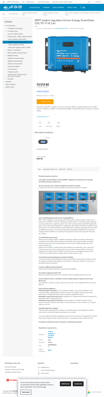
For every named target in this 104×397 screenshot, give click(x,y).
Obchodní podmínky (43, 2)
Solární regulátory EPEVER (16, 45)
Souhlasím (78, 384)
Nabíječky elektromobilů (15, 61)
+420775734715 (45, 373)
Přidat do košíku (46, 101)
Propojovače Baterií (14, 66)
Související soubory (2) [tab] (50, 169)
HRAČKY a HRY (10, 87)
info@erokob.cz (45, 367)
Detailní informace (42, 117)
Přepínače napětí (13, 72)
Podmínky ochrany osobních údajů (62, 2)
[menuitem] (34, 7)
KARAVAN (8, 82)
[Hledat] (81, 7)
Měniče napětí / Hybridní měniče (17, 53)
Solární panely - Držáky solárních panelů (20, 37)
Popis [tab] (39, 169)
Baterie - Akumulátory (14, 50)
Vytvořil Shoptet (96, 392)
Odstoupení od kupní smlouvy (13, 372)
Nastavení (26, 392)
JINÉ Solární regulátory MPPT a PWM (19, 48)
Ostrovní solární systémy (15, 34)
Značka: (77, 28)
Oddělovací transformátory (16, 58)
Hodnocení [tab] (62, 169)
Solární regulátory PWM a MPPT (17, 39)
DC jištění (10, 79)
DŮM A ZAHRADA (10, 85)
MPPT (50, 350)
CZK (89, 2)
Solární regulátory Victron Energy (18, 42)
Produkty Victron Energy (15, 28)
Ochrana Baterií (12, 69)
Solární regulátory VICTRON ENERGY (51, 335)
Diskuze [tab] (69, 169)
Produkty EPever (13, 31)
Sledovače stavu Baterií (15, 64)
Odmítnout (65, 384)
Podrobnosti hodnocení (61, 28)
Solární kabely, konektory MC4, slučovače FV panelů (17, 75)
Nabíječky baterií (13, 56)
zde (44, 387)
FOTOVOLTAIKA (10, 26)
